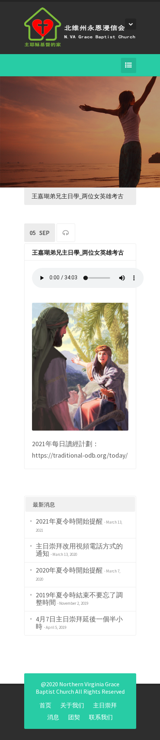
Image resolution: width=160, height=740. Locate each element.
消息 (53, 717)
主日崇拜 (105, 705)
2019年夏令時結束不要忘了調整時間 (79, 599)
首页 (45, 705)
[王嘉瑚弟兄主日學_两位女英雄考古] (80, 366)
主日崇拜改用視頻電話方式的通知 (79, 550)
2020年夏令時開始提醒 (69, 570)
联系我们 (101, 717)
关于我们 (72, 705)
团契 (74, 717)
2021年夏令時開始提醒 (69, 521)
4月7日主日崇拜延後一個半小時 (79, 623)
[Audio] (66, 233)
